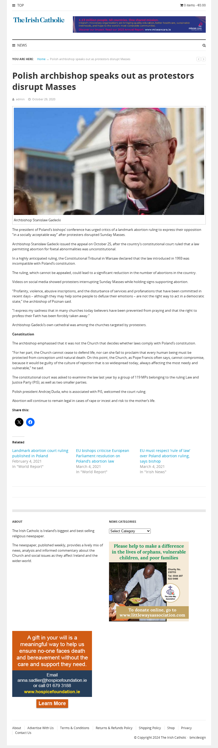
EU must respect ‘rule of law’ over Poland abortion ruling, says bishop (165, 456)
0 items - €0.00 (195, 5)
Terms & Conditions (74, 728)
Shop (171, 728)
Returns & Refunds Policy (114, 728)
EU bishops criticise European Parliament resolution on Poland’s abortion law (102, 456)
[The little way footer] (149, 620)
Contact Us (23, 732)
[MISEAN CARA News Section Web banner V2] (139, 31)
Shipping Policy (150, 728)
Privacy (186, 728)
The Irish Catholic (173, 737)
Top (20, 5)
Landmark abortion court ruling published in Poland (40, 453)
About (16, 728)
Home (41, 59)
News (21, 45)
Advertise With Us (40, 728)
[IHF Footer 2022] (52, 709)
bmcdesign (198, 737)
